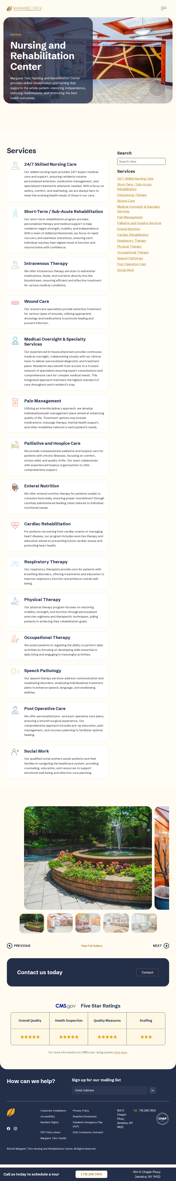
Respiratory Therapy (131, 241)
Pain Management (130, 217)
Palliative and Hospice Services (139, 223)
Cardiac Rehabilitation (132, 235)
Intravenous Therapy (132, 195)
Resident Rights (50, 1122)
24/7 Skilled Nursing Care (135, 179)
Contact (147, 972)
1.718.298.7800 (91, 1174)
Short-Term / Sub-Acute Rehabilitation (134, 186)
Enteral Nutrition (128, 229)
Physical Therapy (129, 247)
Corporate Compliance (53, 1110)
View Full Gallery (91, 945)
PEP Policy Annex (50, 1132)
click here (120, 1052)
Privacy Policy (81, 1110)
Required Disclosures (85, 1116)
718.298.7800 (144, 1110)
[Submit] (152, 1090)
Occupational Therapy (133, 252)
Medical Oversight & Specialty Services (138, 209)
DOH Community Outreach (88, 1132)
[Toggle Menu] (164, 8)
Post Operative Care (131, 264)
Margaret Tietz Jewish (53, 1138)
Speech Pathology (130, 258)
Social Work (125, 270)
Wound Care (126, 201)
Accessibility (48, 1116)
